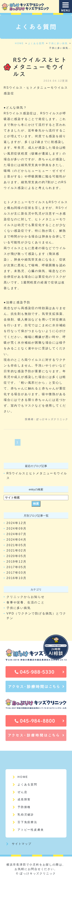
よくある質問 (27, 784)
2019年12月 (16, 561)
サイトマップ (22, 843)
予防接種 (24, 807)
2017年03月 (16, 572)
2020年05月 (16, 556)
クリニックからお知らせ (25, 596)
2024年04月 (16, 539)
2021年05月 (16, 545)
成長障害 (24, 799)
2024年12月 (16, 523)
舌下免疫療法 (27, 822)
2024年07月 (16, 534)
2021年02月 (16, 550)
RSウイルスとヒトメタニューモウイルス (40, 67)
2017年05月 (16, 567)
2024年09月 (16, 528)
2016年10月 (16, 578)
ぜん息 (22, 792)
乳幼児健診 (26, 814)
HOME (23, 776)
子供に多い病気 (18, 607)
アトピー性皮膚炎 (31, 829)
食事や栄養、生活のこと (25, 602)
